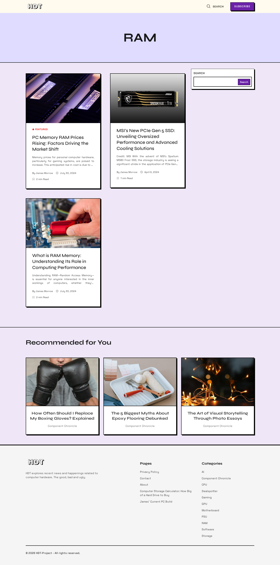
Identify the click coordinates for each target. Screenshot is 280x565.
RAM (204, 523)
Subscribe (242, 6)
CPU (204, 484)
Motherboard (210, 510)
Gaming (207, 497)
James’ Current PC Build (156, 501)
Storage (207, 536)
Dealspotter (210, 491)
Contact (145, 478)
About (144, 484)
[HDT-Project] (35, 6)
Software (208, 529)
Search (199, 73)
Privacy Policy (149, 472)
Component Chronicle (216, 478)
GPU (204, 504)
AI (203, 472)
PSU (204, 516)
